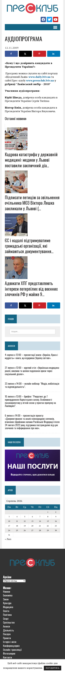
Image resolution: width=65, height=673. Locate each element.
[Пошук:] (32, 331)
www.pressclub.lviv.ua (40, 80)
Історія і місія (9, 642)
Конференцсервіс (11, 646)
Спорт (6, 618)
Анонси (11, 345)
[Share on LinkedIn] (53, 54)
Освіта (6, 611)
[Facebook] (43, 19)
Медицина (8, 607)
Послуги (7, 634)
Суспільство (9, 622)
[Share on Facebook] (11, 54)
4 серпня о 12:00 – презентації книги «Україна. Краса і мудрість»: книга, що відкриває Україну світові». (31, 356)
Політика (7, 615)
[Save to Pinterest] (39, 54)
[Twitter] (49, 19)
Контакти (7, 657)
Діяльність (8, 630)
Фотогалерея (9, 653)
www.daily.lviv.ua (39, 77)
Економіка (7, 595)
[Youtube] (55, 19)
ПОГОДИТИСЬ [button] (52, 668)
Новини (6, 591)
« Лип (8, 539)
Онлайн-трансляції (12, 650)
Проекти (7, 638)
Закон (6, 599)
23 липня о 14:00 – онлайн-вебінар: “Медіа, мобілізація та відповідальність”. (32, 385)
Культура (7, 603)
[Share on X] (25, 54)
